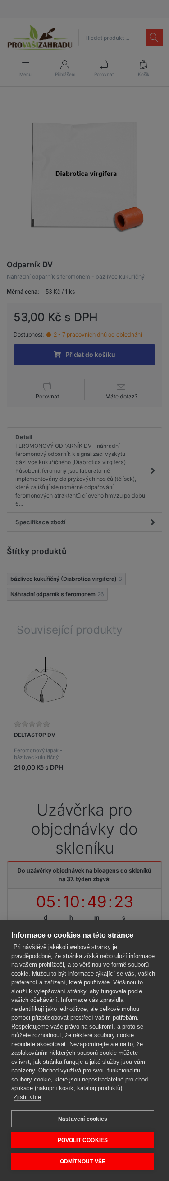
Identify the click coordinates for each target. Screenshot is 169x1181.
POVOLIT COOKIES (83, 1140)
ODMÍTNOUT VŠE (83, 1161)
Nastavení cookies (82, 1119)
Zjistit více (27, 1097)
